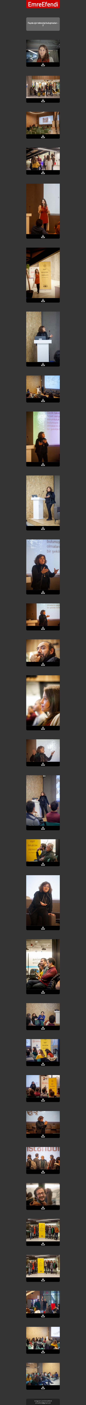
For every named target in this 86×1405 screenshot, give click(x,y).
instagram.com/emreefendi (43, 1401)
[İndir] (43, 64)
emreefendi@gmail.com (43, 1403)
